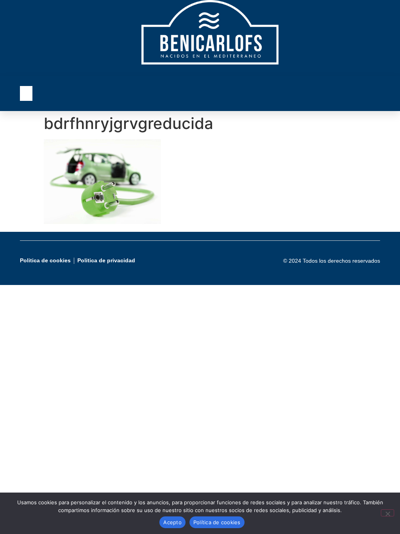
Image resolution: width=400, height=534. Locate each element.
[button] (26, 93)
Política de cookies (217, 522)
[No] (387, 512)
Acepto (172, 522)
